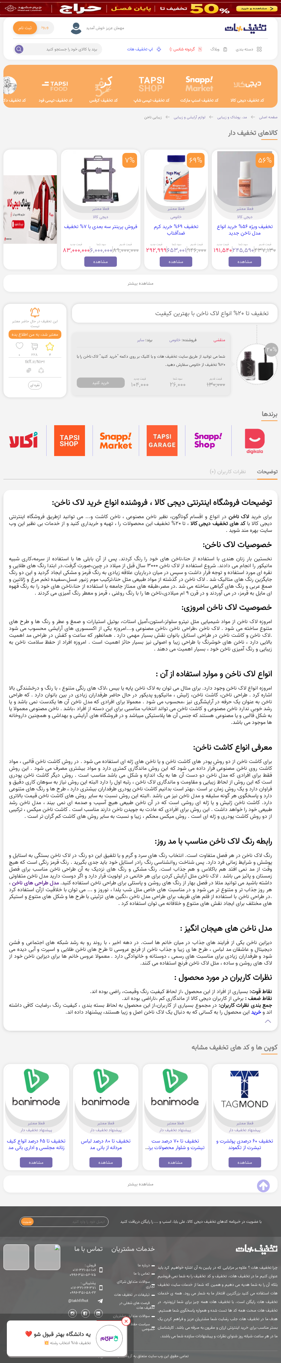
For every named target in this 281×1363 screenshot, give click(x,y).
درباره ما (144, 1265)
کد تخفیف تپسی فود (56, 100)
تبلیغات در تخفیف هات (132, 1294)
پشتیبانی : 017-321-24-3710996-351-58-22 (83, 1288)
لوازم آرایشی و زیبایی (189, 117)
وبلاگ (214, 49)
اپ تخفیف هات (140, 49)
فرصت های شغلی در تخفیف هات (137, 1305)
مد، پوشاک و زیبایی (232, 117)
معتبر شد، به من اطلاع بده (35, 334)
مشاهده (244, 261)
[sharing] (41, 371)
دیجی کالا (245, 216)
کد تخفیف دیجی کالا (247, 100)
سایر (140, 340)
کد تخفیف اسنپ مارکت (199, 100)
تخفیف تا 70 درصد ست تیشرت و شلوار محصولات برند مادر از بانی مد (175, 1147)
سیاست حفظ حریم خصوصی (138, 1326)
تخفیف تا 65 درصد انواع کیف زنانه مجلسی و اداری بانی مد (36, 1144)
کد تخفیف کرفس (103, 100)
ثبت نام (25, 28)
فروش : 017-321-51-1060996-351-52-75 (83, 1270)
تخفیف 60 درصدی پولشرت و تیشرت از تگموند (244, 1144)
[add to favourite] (19, 346)
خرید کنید (100, 382)
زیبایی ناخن (153, 117)
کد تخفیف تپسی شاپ (152, 100)
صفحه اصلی (268, 117)
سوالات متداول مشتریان (131, 1316)
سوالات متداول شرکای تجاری (136, 1284)
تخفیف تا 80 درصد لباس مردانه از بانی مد (106, 1144)
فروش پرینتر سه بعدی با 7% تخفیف (100, 226)
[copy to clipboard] (29, 371)
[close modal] (126, 1321)
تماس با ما (142, 1273)
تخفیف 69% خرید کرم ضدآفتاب (176, 229)
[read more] (140, 1021)
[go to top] (263, 1186)
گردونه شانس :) (182, 49)
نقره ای (35, 385)
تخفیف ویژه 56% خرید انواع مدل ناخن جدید (245, 229)
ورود (45, 27)
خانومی (176, 216)
